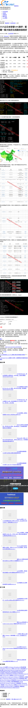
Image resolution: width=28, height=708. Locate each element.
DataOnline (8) (4, 681)
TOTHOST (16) (15, 672)
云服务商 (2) (17, 686)
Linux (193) (2, 667)
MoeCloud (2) (16, 687)
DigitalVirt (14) (10, 673)
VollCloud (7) (14, 683)
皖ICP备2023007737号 (16, 699)
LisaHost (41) (18, 667)
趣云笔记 (16, 5)
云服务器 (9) (22, 678)
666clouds (6, 36)
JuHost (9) (9, 680)
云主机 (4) (3, 686)
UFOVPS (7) (4, 683)
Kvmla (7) (9, 683)
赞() (1, 339)
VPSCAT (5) (21, 684)
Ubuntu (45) (12, 667)
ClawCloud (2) (4, 687)
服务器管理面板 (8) (16, 681)
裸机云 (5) (16, 684)
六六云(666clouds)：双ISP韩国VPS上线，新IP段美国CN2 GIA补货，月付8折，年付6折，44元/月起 (15, 401)
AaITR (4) (8, 686)
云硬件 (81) (7, 667)
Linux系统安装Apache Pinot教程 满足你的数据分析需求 (12, 354)
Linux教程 (5, 18)
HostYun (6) (11, 684)
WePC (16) (4, 672)
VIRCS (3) (12, 686)
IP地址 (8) (9, 681)
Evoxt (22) (14, 670)
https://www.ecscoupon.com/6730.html (13, 346)
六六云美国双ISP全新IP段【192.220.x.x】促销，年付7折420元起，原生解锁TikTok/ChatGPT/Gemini (15, 388)
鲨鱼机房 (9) (14, 680)
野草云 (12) (12, 675)
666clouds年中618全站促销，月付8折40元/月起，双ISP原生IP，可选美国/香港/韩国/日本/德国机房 (15, 426)
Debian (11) (17, 677)
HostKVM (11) (5, 677)
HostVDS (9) (17, 678)
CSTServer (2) (10, 687)
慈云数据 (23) (24, 668)
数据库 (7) (3, 684)
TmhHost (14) (17, 673)
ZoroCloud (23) (8, 670)
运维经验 (5, 14)
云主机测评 (5, 11)
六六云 (4, 351)
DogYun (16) (9, 672)
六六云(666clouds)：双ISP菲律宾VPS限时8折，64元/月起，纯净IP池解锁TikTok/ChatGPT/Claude (15, 375)
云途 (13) (2, 675)
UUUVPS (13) (7, 675)
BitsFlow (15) (4, 673)
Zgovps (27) (9, 668)
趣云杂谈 (5, 16)
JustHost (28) (4, 668)
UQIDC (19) (10, 671)
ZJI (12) (17, 675)
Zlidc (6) (7, 684)
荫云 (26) (14, 668)
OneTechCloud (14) (24, 673)
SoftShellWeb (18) (16, 671)
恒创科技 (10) (23, 677)
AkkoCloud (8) (20, 680)
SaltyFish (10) (7, 678)
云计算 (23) (2, 670)
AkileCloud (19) (19, 670)
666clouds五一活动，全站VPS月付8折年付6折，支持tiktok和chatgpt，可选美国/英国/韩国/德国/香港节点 (15, 440)
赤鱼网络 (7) (19, 683)
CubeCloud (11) (11, 677)
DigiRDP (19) (4, 671)
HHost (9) (12, 678)
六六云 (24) (18, 668)
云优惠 (4, 13)
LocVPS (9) (4, 680)
